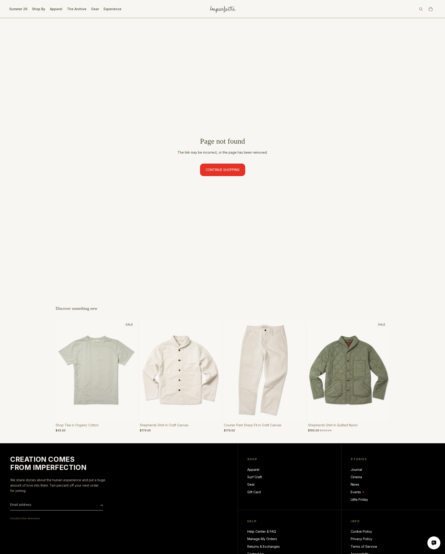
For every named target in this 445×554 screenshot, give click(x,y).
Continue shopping (223, 170)
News (355, 484)
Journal (356, 470)
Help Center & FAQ (261, 531)
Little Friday (359, 499)
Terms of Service (364, 546)
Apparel (253, 470)
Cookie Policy (361, 531)
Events (357, 492)
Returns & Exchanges (263, 546)
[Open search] (421, 9)
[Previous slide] (63, 370)
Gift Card (254, 492)
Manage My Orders (262, 539)
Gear (251, 484)
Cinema (356, 477)
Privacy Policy (361, 539)
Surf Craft (254, 477)
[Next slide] (130, 370)
